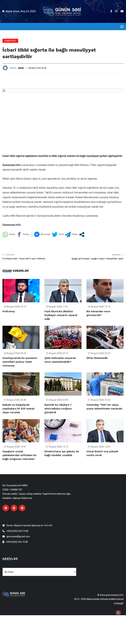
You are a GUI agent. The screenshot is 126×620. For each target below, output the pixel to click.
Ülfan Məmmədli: (97, 358)
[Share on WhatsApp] (8, 234)
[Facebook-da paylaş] (22, 234)
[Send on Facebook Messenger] (42, 234)
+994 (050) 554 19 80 (17, 531)
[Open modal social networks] (82, 234)
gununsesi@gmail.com (18, 536)
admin (21, 68)
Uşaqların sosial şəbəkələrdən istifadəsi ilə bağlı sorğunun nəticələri (19, 455)
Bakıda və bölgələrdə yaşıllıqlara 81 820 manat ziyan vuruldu (18, 408)
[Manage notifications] (118, 612)
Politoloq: (8, 311)
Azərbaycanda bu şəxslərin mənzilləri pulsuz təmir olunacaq (19, 361)
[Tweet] (58, 234)
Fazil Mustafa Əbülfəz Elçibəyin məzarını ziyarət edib (60, 315)
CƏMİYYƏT (10, 41)
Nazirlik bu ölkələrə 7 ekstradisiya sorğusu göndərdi (58, 408)
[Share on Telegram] (71, 234)
